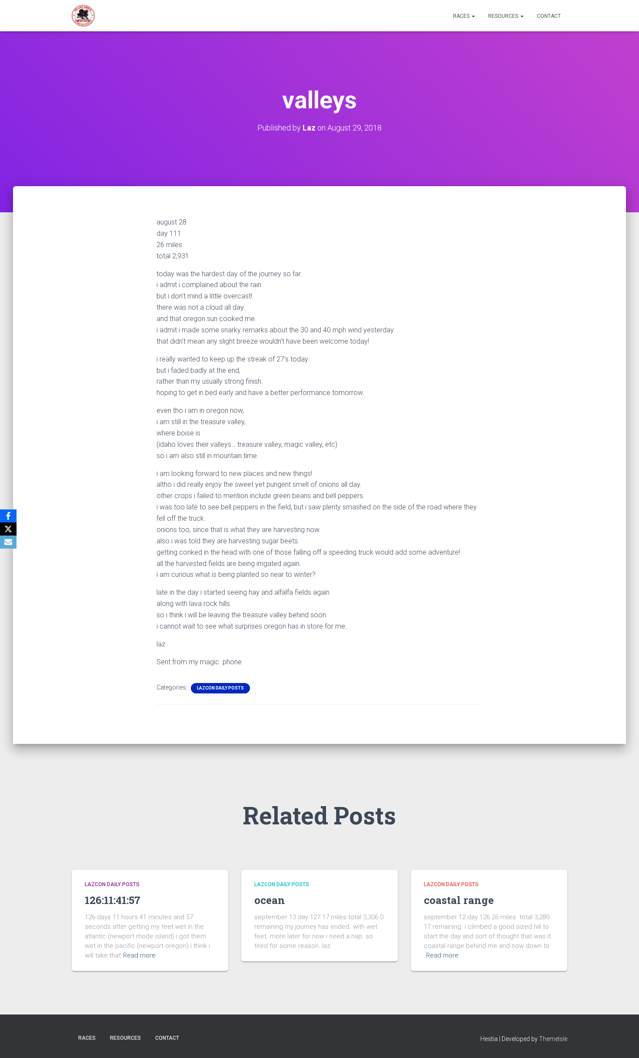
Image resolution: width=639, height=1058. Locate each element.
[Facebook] (8, 515)
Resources (503, 16)
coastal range (459, 900)
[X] (8, 529)
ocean (269, 900)
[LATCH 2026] (83, 16)
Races (462, 16)
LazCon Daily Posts (220, 688)
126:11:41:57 (112, 900)
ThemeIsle (553, 1038)
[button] (473, 16)
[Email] (8, 542)
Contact (549, 16)
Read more (139, 955)
